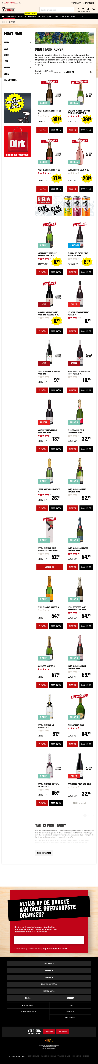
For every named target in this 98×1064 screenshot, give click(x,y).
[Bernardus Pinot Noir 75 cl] (80, 766)
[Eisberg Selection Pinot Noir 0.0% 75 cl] (80, 235)
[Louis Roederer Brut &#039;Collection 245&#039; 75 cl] (80, 589)
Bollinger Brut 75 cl (46, 666)
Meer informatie (44, 853)
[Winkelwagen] (93, 9)
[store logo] (8, 9)
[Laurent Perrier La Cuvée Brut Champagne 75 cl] (80, 92)
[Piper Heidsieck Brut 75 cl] (49, 151)
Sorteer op (57, 72)
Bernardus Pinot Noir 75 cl (79, 784)
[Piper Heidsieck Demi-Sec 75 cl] (49, 92)
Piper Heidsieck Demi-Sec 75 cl (49, 112)
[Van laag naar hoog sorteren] (91, 72)
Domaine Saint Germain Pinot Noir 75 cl (47, 431)
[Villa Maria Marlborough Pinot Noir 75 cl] (80, 353)
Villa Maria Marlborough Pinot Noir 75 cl (79, 372)
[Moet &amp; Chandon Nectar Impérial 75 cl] (80, 530)
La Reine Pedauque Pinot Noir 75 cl (78, 313)
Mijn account (70, 1011)
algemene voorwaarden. (60, 948)
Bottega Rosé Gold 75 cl (78, 170)
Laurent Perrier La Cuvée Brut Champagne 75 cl (79, 112)
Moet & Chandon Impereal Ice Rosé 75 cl (49, 785)
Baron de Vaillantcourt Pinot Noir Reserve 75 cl (48, 313)
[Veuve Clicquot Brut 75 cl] (49, 589)
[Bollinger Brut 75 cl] (49, 648)
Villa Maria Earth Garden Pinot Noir (49, 372)
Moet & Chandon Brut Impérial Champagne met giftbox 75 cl (48, 549)
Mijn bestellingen (70, 1017)
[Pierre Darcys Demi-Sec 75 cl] (49, 471)
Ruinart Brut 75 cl (76, 725)
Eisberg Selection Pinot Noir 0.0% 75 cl (78, 254)
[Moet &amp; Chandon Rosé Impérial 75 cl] (80, 648)
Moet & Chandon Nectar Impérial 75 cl (78, 549)
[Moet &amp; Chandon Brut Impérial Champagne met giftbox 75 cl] (49, 530)
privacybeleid (45, 948)
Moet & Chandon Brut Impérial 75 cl (77, 490)
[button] (73, 72)
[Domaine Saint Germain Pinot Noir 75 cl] (49, 412)
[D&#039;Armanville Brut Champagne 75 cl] (80, 412)
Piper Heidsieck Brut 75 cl (49, 170)
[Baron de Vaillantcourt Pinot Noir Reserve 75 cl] (49, 294)
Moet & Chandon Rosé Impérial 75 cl (77, 667)
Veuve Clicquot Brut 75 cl (49, 607)
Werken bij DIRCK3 (27, 1005)
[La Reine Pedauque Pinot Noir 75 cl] (80, 294)
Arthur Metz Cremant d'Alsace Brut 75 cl (47, 254)
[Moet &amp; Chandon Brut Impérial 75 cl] (80, 471)
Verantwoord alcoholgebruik (27, 1011)
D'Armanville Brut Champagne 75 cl (76, 431)
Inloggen (70, 1005)
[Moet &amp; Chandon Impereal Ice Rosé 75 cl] (49, 766)
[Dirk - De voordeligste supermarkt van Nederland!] (17, 156)
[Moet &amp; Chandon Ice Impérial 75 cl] (49, 707)
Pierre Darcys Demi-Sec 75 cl (49, 490)
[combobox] (56, 9)
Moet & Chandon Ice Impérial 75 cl (46, 726)
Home (3, 22)
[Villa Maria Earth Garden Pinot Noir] (49, 353)
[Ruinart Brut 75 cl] (80, 707)
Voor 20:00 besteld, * (17, 3)
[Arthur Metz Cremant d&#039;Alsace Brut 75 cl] (49, 235)
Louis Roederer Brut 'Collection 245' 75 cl (77, 608)
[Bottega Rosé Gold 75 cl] (80, 151)
